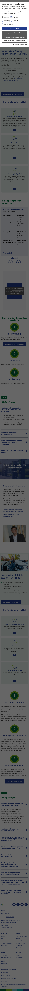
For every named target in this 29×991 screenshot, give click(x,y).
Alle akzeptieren (14, 28)
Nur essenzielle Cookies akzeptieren (14, 37)
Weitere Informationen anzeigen (14, 41)
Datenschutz (23, 44)
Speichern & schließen (14, 33)
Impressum (15, 44)
